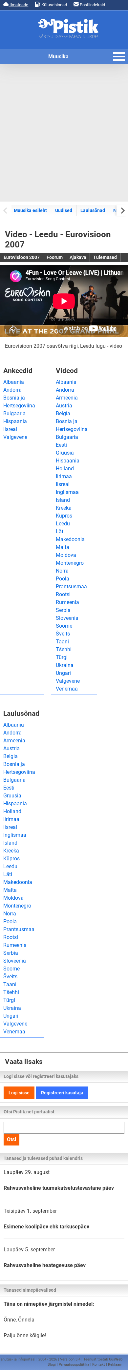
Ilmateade (18, 4)
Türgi (62, 657)
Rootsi (63, 594)
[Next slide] (122, 210)
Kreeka (64, 508)
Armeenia (67, 398)
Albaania (13, 382)
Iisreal (10, 429)
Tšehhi (64, 649)
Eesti (61, 445)
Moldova (66, 555)
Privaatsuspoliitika (74, 1364)
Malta (62, 547)
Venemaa (67, 689)
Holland (65, 468)
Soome (64, 626)
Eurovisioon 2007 (22, 257)
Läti (60, 531)
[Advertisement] (64, 133)
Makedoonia (70, 539)
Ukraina (65, 665)
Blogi (52, 1364)
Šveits (63, 634)
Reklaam (115, 1364)
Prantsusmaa (71, 586)
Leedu (63, 523)
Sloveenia (67, 618)
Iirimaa (64, 476)
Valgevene (15, 437)
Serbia (63, 610)
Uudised (63, 210)
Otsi (11, 1139)
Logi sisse (19, 1092)
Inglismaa (67, 492)
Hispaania (15, 421)
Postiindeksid (92, 4)
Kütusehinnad (53, 4)
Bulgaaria (14, 413)
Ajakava (78, 257)
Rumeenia (67, 602)
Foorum (55, 257)
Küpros (64, 516)
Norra (62, 571)
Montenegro (70, 563)
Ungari (63, 673)
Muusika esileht (30, 210)
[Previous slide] (5, 210)
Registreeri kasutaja (62, 1092)
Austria (64, 405)
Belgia (63, 413)
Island (63, 500)
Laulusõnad (92, 210)
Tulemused (105, 257)
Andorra (12, 390)
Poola (62, 579)
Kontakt (98, 1364)
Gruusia (65, 453)
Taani (62, 641)
